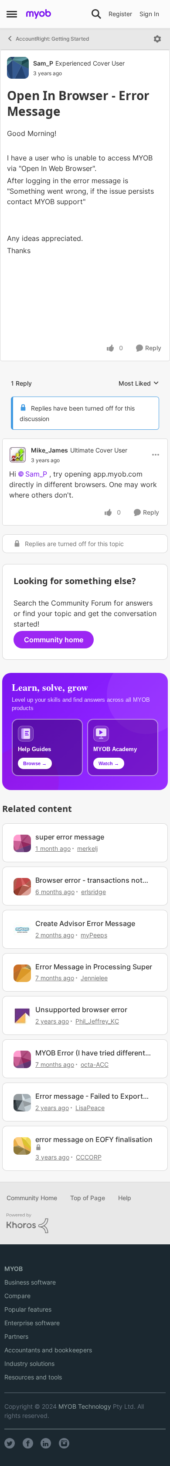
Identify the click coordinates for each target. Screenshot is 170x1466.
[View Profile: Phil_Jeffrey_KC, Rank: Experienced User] (22, 1016)
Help (124, 1197)
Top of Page (87, 1197)
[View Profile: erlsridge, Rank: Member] (22, 886)
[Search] (96, 14)
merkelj (87, 848)
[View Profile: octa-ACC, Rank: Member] (22, 1059)
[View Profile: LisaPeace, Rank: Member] (22, 1102)
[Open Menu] (157, 39)
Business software (30, 1282)
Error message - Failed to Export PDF (89, 1096)
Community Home (32, 1197)
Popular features (27, 1309)
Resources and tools (33, 1377)
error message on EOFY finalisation (94, 1139)
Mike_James (49, 450)
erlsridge (93, 891)
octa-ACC (95, 1064)
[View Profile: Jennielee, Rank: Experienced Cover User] (22, 973)
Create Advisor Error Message (85, 923)
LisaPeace (90, 1107)
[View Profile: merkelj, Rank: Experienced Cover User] (22, 843)
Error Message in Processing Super (93, 966)
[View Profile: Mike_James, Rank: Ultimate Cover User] (18, 454)
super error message (69, 836)
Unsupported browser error (81, 1009)
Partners (16, 1336)
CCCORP (89, 1157)
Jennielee (94, 978)
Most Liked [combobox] (139, 384)
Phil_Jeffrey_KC (97, 1021)
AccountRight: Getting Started (52, 38)
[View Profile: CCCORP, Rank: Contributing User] (22, 1146)
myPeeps (94, 935)
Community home (53, 639)
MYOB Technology (84, 1406)
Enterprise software (32, 1323)
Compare (17, 1295)
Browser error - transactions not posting (89, 880)
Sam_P (43, 63)
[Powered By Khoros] (85, 1223)
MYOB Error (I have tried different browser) (90, 1053)
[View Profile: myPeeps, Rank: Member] (22, 930)
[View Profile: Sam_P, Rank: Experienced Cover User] (18, 68)
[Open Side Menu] (11, 14)
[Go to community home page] (39, 14)
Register (120, 13)
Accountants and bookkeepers (48, 1350)
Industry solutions (29, 1363)
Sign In (149, 13)
